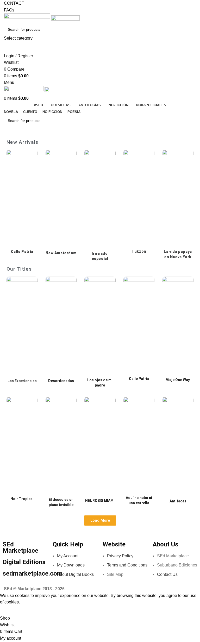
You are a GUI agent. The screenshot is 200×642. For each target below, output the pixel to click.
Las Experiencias (22, 381)
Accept (10, 610)
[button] (100, 520)
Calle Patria (22, 252)
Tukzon (139, 251)
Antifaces (178, 501)
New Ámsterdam (61, 253)
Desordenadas (61, 381)
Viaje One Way (178, 380)
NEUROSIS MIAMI (100, 500)
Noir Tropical (22, 499)
